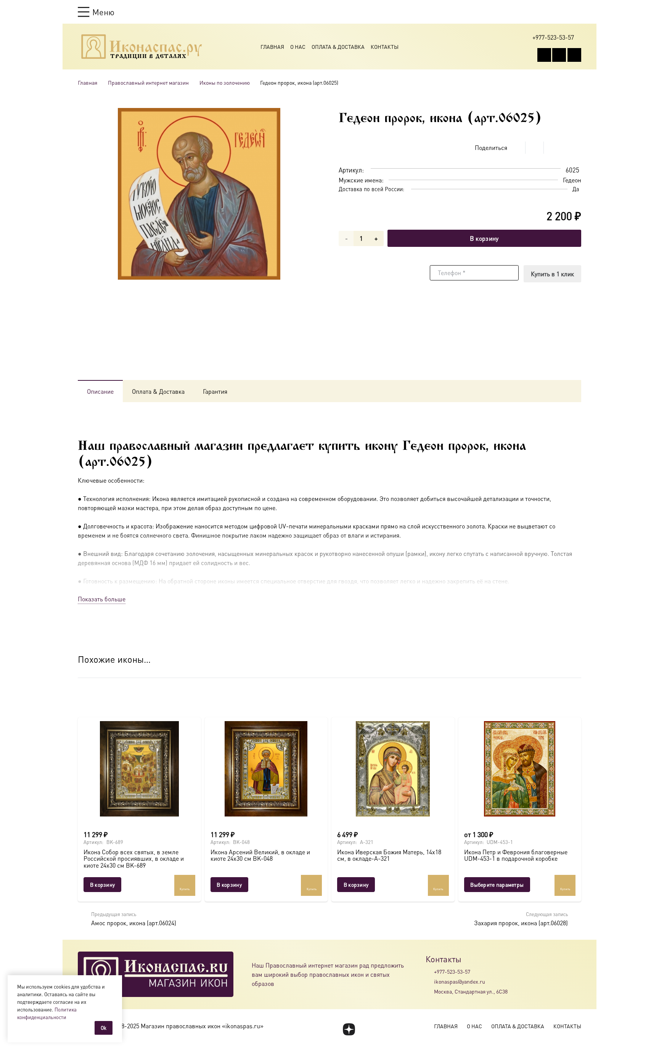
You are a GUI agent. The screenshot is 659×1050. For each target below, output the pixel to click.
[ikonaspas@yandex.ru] (430, 981)
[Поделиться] (516, 148)
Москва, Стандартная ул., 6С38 (471, 991)
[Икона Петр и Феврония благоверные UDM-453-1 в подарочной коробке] (520, 768)
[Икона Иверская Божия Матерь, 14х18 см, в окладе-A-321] (393, 768)
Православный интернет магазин (148, 82)
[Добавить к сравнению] (575, 147)
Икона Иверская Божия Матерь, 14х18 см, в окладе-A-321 (389, 855)
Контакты (385, 46)
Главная (272, 46)
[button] (96, 11)
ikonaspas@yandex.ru (459, 981)
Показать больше (101, 599)
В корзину (484, 238)
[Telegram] (574, 55)
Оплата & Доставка (338, 46)
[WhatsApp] (559, 55)
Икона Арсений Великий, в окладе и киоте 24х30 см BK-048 (260, 855)
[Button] (577, 11)
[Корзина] (563, 11)
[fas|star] (348, 1029)
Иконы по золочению (224, 82)
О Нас (297, 46)
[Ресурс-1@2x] (142, 46)
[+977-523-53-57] (430, 971)
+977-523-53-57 (452, 971)
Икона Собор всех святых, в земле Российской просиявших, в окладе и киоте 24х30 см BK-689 (134, 858)
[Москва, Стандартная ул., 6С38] (430, 992)
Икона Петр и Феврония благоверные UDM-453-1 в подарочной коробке (515, 855)
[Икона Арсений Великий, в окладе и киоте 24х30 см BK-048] (266, 768)
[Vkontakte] (544, 55)
